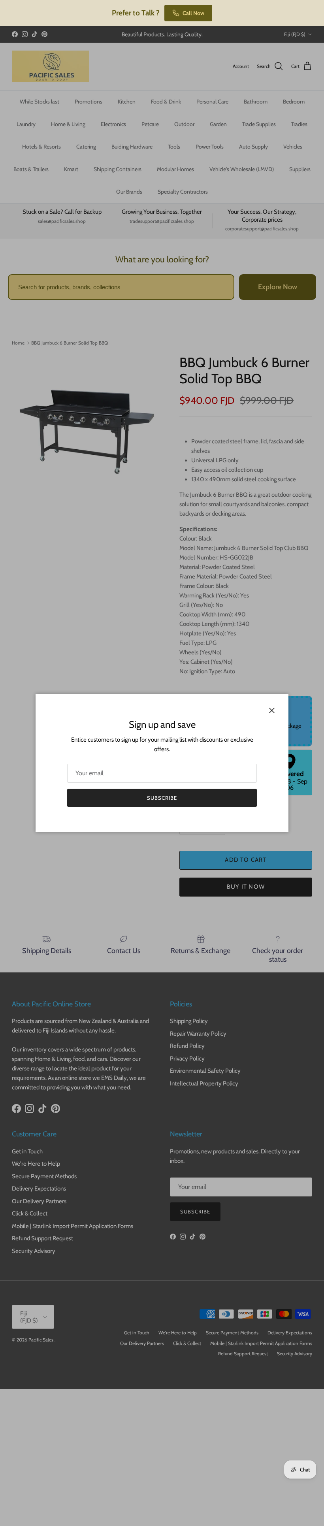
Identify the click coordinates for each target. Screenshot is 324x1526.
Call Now (193, 13)
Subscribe (162, 798)
